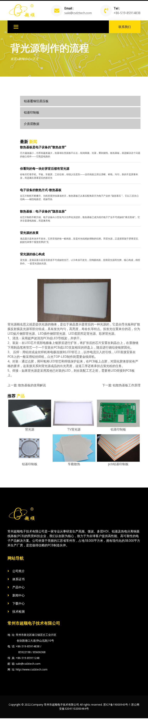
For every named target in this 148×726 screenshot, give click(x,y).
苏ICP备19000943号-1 (116, 704)
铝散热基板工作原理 (126, 385)
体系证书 (18, 579)
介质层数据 (31, 123)
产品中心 (18, 587)
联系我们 (125, 27)
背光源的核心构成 (32, 254)
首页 (13, 59)
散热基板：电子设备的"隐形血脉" (43, 211)
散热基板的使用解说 (32, 385)
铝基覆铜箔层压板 (36, 101)
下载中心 (18, 603)
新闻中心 (24, 59)
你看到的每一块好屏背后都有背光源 (44, 168)
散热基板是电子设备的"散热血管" (43, 147)
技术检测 (18, 611)
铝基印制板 (31, 112)
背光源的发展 (29, 232)
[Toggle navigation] (16, 27)
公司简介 (18, 571)
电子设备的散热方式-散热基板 (40, 190)
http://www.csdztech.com (31, 669)
